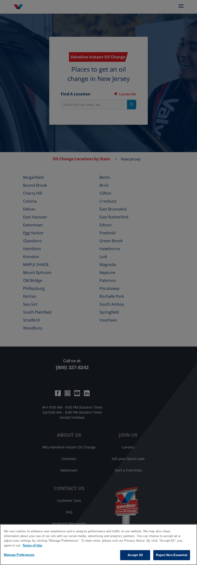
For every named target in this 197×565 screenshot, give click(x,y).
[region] (98, 544)
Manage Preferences (19, 555)
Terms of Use (32, 545)
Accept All (135, 555)
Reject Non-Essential (171, 555)
